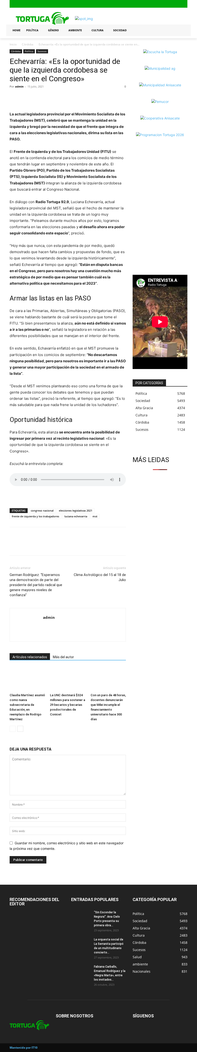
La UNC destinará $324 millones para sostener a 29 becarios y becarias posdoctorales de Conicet (67, 704)
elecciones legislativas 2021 (75, 510)
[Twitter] (184, 4)
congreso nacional (42, 510)
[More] (48, 97)
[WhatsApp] (36, 97)
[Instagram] (176, 4)
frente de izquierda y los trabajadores (35, 516)
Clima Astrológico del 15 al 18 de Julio (100, 577)
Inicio (13, 44)
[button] (181, 30)
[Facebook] (169, 4)
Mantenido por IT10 (23, 1048)
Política (29, 51)
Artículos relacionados (29, 657)
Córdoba (27, 44)
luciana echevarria (75, 516)
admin (19, 86)
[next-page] (20, 729)
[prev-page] (13, 729)
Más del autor (63, 657)
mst (94, 516)
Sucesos (42, 51)
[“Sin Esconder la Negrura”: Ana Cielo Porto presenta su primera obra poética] (80, 917)
